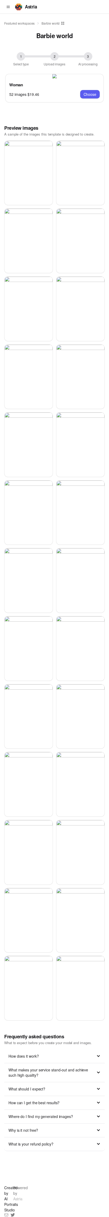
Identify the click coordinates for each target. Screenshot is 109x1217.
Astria (31, 6)
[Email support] (6, 1215)
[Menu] (8, 7)
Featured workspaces (19, 23)
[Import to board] (62, 23)
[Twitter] (13, 1215)
